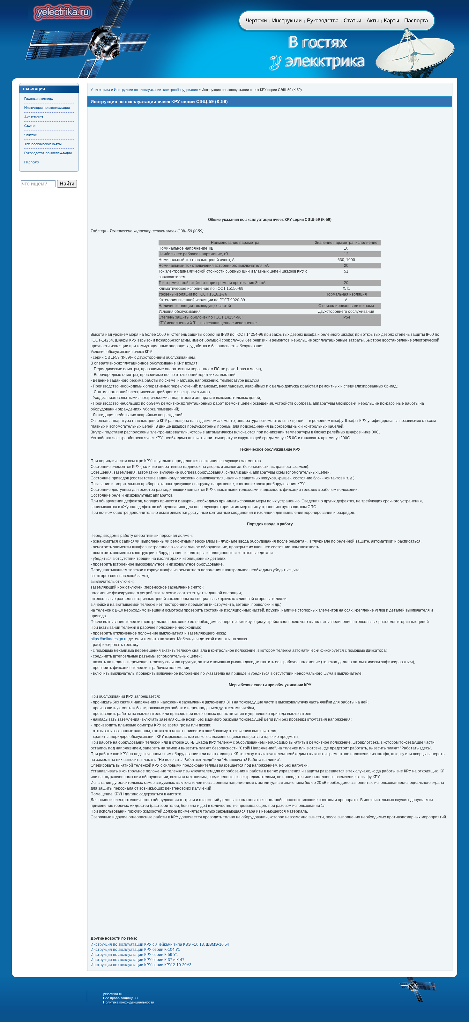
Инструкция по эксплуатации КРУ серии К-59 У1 (134, 954)
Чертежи (256, 21)
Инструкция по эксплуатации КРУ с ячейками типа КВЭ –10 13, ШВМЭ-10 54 (160, 944)
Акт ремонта (33, 117)
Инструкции (287, 21)
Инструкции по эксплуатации (47, 107)
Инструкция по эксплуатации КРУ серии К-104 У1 (135, 949)
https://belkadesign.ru (109, 639)
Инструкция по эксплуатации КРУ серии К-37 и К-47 (137, 960)
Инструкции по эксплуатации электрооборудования (156, 90)
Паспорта (416, 21)
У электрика (100, 90)
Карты (391, 21)
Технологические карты (43, 144)
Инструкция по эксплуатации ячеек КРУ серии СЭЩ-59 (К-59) (159, 101)
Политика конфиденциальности (128, 1002)
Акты (373, 21)
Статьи (352, 21)
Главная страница (62, 11)
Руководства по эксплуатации (48, 153)
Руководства (323, 21)
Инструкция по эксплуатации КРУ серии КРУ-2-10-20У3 (141, 965)
